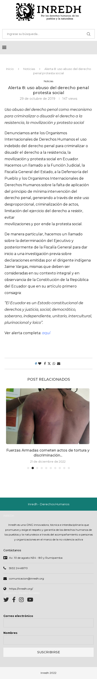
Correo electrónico (18, 616)
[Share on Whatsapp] (54, 364)
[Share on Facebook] (45, 364)
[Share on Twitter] (49, 364)
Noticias (29, 69)
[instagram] (23, 600)
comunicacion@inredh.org (26, 578)
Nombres (10, 633)
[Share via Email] (58, 364)
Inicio (10, 69)
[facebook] (15, 600)
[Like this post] (39, 364)
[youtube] (30, 600)
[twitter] (7, 600)
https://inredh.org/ (21, 588)
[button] (10, 428)
